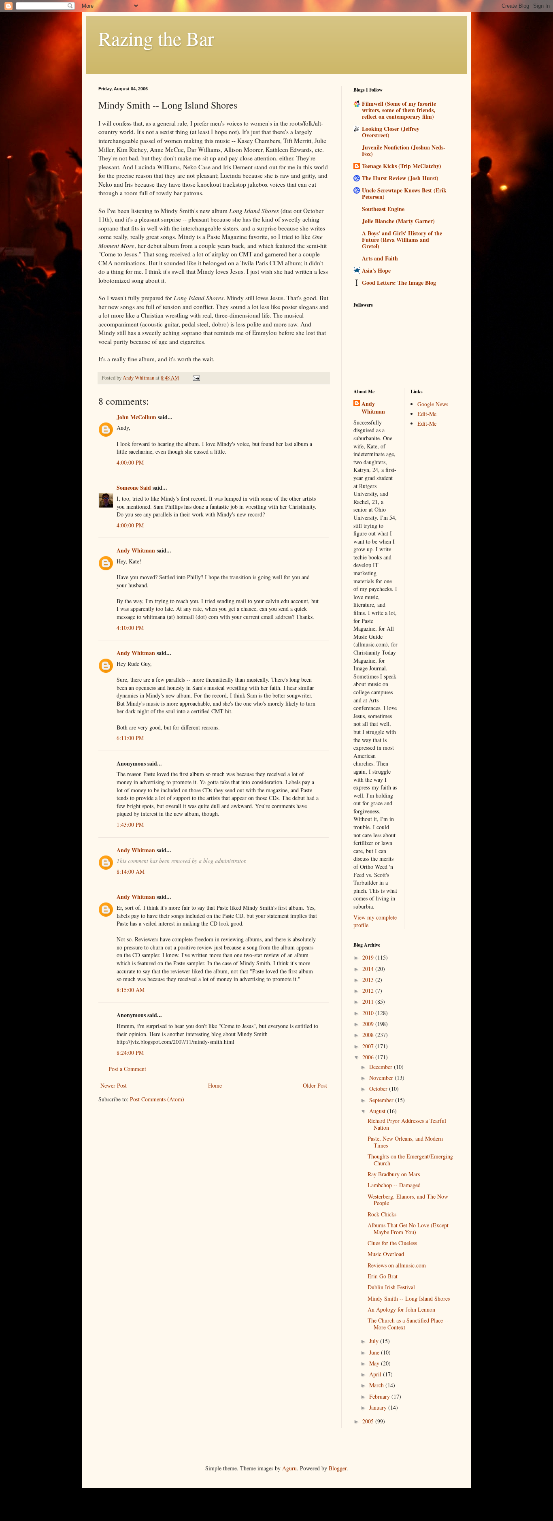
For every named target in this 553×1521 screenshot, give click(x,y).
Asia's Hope (376, 270)
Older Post (315, 1085)
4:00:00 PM (130, 462)
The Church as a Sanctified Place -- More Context (408, 1323)
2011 (368, 1001)
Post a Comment (127, 1069)
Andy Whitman (136, 550)
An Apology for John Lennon (401, 1309)
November (382, 1078)
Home (215, 1085)
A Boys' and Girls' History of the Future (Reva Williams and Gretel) (402, 239)
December (381, 1067)
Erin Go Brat (383, 1276)
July (374, 1341)
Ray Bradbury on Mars (394, 1174)
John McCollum (136, 417)
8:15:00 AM (131, 990)
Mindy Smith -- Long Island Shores (409, 1298)
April (376, 1374)
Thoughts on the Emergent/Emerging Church (410, 1159)
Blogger (338, 1468)
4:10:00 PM (130, 627)
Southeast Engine (383, 209)
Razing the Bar (156, 38)
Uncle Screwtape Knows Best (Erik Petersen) (404, 193)
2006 (368, 1057)
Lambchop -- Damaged (394, 1185)
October (379, 1088)
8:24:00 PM (130, 1052)
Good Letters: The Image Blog (399, 282)
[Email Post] (195, 377)
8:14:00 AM (131, 871)
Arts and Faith (380, 258)
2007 (368, 1046)
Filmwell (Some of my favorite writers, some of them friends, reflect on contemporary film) (399, 110)
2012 (368, 990)
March (377, 1385)
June (375, 1352)
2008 (368, 1035)
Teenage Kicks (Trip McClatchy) (401, 166)
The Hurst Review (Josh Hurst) (400, 178)
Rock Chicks (382, 1214)
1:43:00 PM (130, 824)
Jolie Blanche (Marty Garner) (398, 221)
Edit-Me (426, 414)
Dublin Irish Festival (391, 1287)
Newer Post (113, 1085)
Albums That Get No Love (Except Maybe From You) (408, 1228)
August (378, 1111)
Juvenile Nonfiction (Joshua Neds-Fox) (403, 150)
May (375, 1363)
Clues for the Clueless (392, 1243)
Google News (432, 404)
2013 (368, 979)
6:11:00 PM (130, 738)
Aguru (289, 1468)
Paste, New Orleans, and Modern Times (405, 1142)
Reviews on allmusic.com (397, 1265)
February (380, 1396)
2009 (368, 1024)
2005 (368, 1421)
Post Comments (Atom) (157, 1099)
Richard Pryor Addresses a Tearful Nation (407, 1124)
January (378, 1407)
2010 (368, 1013)
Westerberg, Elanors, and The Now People (408, 1199)
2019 (368, 957)
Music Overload (386, 1254)
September (382, 1100)
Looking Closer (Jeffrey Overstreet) (390, 131)
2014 (368, 969)
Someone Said (134, 487)
